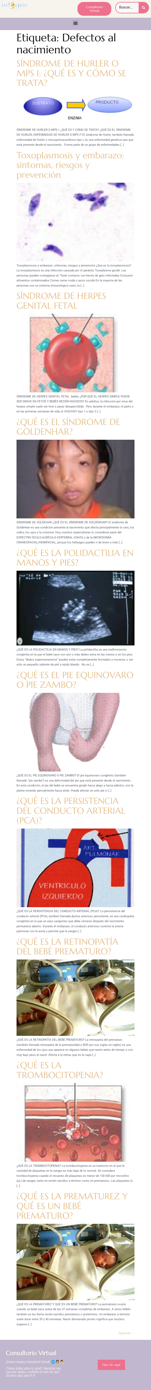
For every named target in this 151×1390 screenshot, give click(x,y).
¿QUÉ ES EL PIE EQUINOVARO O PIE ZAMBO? (75, 679)
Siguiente (126, 1333)
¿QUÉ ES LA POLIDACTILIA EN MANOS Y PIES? (75, 557)
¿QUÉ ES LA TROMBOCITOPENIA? (60, 1070)
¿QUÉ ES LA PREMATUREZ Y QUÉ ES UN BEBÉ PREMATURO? (72, 1206)
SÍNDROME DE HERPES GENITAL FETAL (61, 300)
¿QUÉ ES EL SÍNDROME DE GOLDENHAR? (68, 426)
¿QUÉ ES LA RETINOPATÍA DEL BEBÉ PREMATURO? (67, 946)
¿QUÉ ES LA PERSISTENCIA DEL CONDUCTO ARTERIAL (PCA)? (71, 810)
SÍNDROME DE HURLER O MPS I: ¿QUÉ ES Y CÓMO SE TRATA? (71, 73)
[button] (75, 23)
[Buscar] (143, 8)
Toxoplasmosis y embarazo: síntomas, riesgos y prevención (70, 165)
